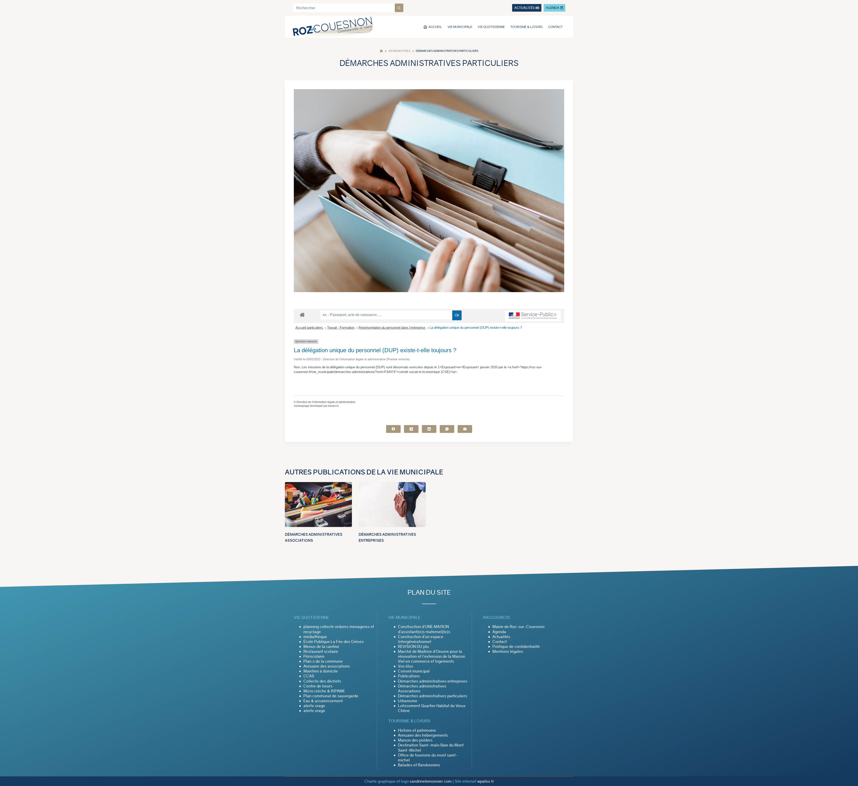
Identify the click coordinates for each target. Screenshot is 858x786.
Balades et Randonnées (419, 765)
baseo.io (333, 405)
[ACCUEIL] (381, 51)
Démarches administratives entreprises (432, 681)
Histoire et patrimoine (417, 730)
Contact (555, 27)
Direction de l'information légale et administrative (326, 402)
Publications (409, 676)
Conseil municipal (414, 671)
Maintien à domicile (320, 671)
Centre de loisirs (317, 686)
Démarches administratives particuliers (432, 695)
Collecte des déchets (322, 681)
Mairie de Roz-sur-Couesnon (518, 626)
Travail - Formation (341, 327)
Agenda (499, 631)
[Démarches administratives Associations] (318, 504)
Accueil (435, 27)
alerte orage (314, 705)
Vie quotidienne (491, 27)
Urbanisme (407, 700)
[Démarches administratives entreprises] (392, 504)
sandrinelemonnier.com (431, 781)
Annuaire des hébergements (423, 735)
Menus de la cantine (321, 646)
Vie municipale (460, 27)
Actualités (501, 636)
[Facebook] (393, 429)
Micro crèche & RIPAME (324, 691)
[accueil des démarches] (302, 314)
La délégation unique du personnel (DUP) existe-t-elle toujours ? (475, 327)
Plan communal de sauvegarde (330, 695)
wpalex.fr (485, 781)
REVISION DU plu (413, 646)
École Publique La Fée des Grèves (333, 641)
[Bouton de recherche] (399, 8)
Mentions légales (507, 651)
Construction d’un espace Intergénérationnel (420, 639)
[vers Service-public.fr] (533, 315)
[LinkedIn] (429, 429)
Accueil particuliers (309, 327)
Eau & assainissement (323, 700)
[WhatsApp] (447, 429)
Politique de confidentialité (516, 646)
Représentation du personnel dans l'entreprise (392, 327)
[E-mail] (465, 429)
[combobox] (344, 7)
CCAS (308, 676)
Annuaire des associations (326, 666)
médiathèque (315, 636)
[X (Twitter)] (411, 429)
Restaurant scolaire (320, 651)
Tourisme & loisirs (526, 27)
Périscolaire (313, 656)
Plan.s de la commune (323, 661)
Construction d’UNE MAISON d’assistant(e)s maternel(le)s (424, 629)
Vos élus (405, 666)
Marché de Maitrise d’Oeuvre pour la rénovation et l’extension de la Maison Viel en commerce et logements (431, 656)
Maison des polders (415, 740)
